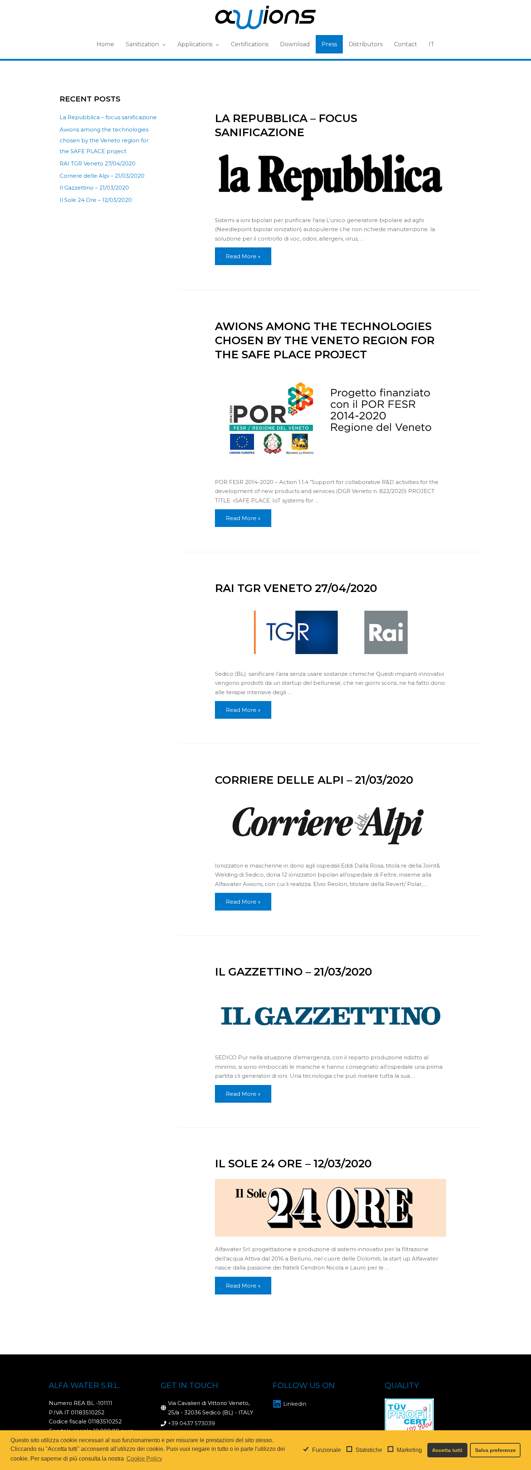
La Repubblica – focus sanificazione (108, 117)
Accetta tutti (447, 1450)
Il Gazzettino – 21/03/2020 (94, 187)
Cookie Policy (144, 1459)
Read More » (242, 258)
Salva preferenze (495, 1450)
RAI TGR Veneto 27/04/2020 (97, 163)
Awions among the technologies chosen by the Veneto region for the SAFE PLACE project (104, 140)
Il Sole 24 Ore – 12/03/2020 (96, 199)
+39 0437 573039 (191, 1423)
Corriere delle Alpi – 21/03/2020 (102, 175)
